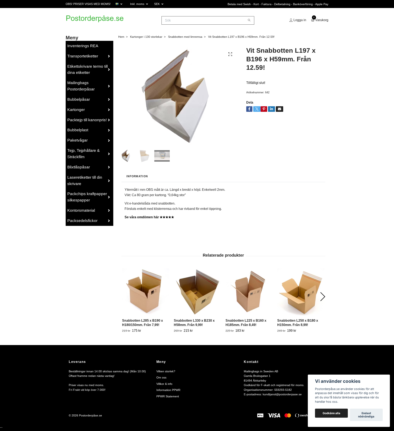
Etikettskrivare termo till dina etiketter (87, 71)
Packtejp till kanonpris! (87, 121)
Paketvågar (77, 142)
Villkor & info (164, 385)
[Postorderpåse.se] (100, 21)
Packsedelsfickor (82, 222)
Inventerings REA (82, 47)
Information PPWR (168, 391)
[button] (322, 298)
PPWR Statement (167, 397)
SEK (157, 4)
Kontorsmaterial (81, 212)
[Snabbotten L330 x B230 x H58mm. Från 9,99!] (197, 293)
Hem (121, 38)
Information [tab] (137, 177)
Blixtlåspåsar (78, 168)
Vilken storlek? (165, 372)
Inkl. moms (137, 4)
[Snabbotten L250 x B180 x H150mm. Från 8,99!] (300, 293)
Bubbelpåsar (78, 101)
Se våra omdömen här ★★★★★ (149, 219)
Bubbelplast (77, 131)
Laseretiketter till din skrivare (84, 182)
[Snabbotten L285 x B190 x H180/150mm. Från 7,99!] (145, 293)
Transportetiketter (82, 57)
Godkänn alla (331, 413)
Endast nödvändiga (366, 415)
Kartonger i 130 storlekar (146, 38)
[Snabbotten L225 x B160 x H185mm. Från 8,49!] (249, 293)
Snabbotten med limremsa (185, 38)
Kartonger (76, 111)
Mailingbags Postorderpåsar (81, 87)
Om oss (161, 379)
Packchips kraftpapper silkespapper (87, 198)
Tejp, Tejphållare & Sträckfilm (83, 155)
